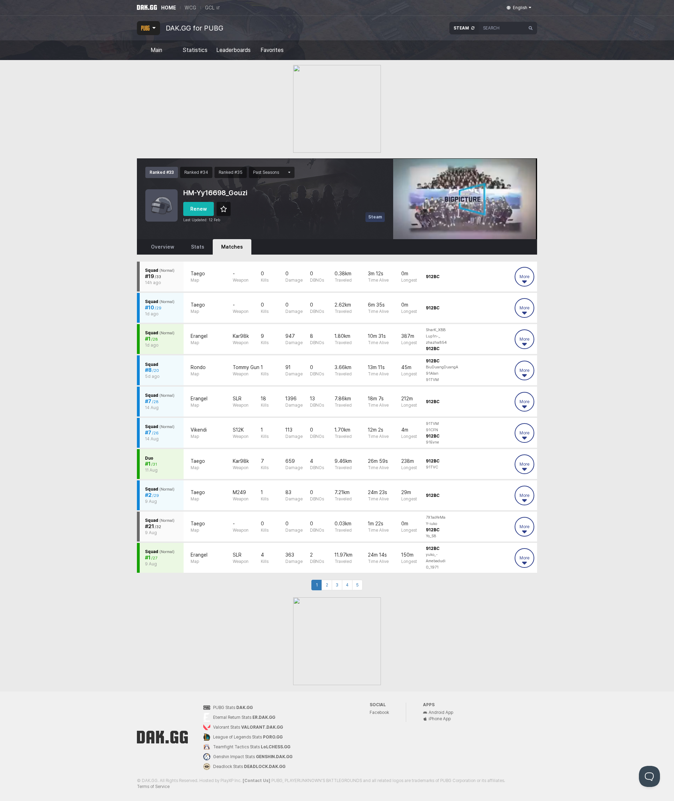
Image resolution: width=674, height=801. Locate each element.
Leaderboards (233, 50)
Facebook (379, 712)
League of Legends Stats (248, 737)
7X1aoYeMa (435, 517)
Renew (198, 209)
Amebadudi (435, 561)
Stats (197, 247)
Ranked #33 (162, 172)
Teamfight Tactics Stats (251, 746)
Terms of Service (153, 786)
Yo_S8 (431, 536)
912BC (433, 276)
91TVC (432, 467)
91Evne (432, 442)
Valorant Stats (248, 727)
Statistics (195, 50)
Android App (441, 712)
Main (156, 50)
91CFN (432, 430)
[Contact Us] (256, 780)
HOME (168, 7)
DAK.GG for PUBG (194, 28)
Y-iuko (431, 523)
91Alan (432, 373)
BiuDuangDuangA (442, 367)
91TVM (432, 379)
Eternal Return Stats (244, 717)
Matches (232, 247)
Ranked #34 (196, 172)
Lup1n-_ (433, 336)
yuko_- (432, 554)
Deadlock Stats (249, 766)
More (524, 276)
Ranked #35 (231, 172)
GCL (209, 7)
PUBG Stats (233, 707)
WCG (190, 7)
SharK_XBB (435, 330)
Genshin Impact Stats (252, 756)
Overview (162, 247)
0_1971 (432, 567)
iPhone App (440, 718)
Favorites (272, 50)
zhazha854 (436, 342)
